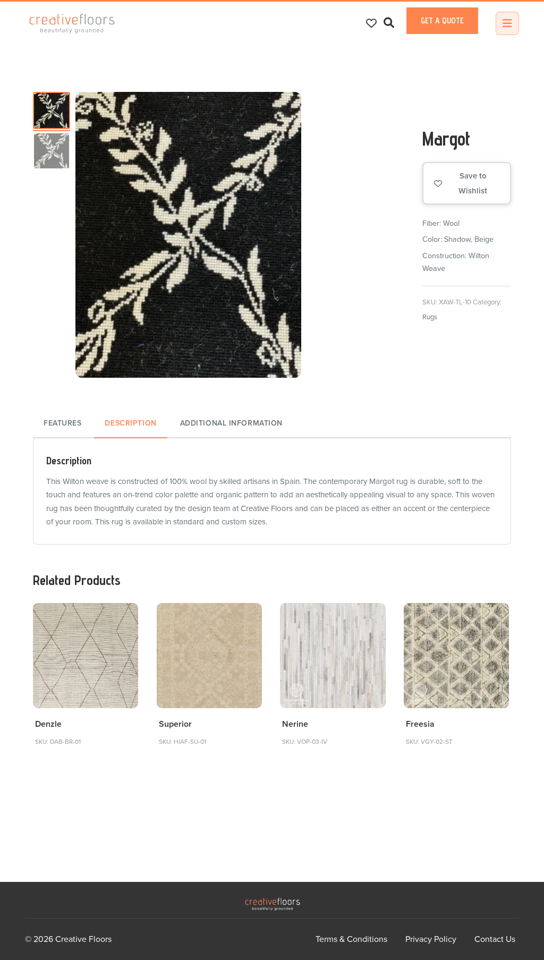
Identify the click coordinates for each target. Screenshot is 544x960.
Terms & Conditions (351, 939)
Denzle (48, 724)
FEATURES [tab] (62, 423)
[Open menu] (507, 23)
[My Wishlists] (371, 23)
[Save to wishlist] (124, 617)
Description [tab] (130, 423)
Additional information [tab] (231, 423)
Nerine (295, 724)
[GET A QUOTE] (442, 31)
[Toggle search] (388, 23)
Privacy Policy (430, 939)
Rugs (429, 317)
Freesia (420, 724)
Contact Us (494, 939)
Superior (175, 724)
